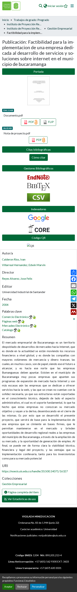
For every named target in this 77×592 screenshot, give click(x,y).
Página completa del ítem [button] (23, 492)
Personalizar (38, 586)
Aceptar (8, 586)
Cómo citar (38, 157)
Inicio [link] (5, 19)
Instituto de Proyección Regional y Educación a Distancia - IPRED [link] (25, 24)
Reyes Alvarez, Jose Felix (17, 278)
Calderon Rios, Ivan (13, 259)
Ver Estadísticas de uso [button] (21, 499)
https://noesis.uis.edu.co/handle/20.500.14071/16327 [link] (35, 471)
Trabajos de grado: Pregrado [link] (31, 19)
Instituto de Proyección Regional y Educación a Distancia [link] (25, 28)
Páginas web (10, 321)
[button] (40, 6)
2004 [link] (5, 304)
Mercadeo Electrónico (16, 325)
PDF (31, 121)
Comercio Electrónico (15, 316)
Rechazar (22, 586)
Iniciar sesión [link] (56, 6)
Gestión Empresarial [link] (59, 28)
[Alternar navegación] (72, 6)
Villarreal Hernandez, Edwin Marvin (23, 265)
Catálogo (7, 330)
